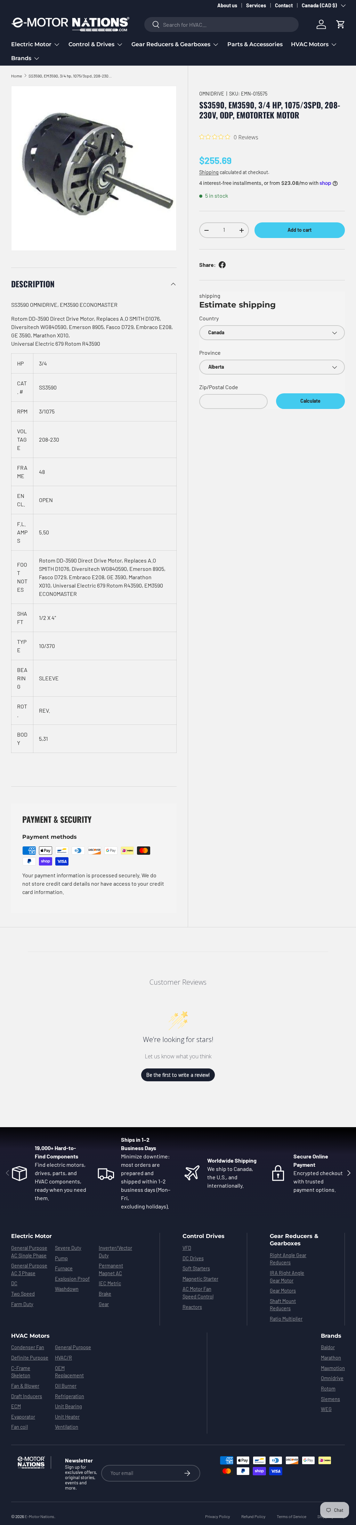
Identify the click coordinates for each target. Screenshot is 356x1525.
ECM (16, 1406)
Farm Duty (22, 1304)
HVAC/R (63, 1358)
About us (227, 5)
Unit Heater (67, 1417)
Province (210, 352)
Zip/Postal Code (218, 387)
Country (209, 318)
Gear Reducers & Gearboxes (294, 1240)
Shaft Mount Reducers (283, 1305)
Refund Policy (253, 1516)
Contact (284, 5)
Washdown (67, 1289)
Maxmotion (333, 1368)
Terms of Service (291, 1516)
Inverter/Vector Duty (115, 1251)
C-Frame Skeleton (20, 1372)
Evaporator (23, 1417)
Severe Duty (68, 1248)
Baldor (328, 1347)
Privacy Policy (217, 1516)
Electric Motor (31, 1236)
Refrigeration (69, 1396)
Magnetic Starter (200, 1279)
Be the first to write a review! (178, 1075)
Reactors (192, 1307)
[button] (340, 24)
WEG (326, 1409)
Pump (61, 1258)
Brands (331, 1336)
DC (14, 1283)
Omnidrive (332, 1378)
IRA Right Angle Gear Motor (287, 1277)
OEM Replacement (69, 1372)
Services (256, 5)
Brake (105, 1294)
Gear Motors (283, 1291)
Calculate (310, 401)
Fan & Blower (25, 1386)
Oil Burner (65, 1386)
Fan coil (19, 1427)
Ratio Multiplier (286, 1319)
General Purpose (73, 1347)
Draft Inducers (26, 1396)
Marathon (331, 1358)
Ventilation (66, 1427)
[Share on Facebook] (222, 265)
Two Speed (23, 1294)
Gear (104, 1304)
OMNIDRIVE (211, 94)
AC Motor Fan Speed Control (198, 1292)
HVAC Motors (30, 1336)
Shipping (209, 172)
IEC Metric (110, 1283)
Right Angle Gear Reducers (288, 1259)
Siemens (330, 1399)
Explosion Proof (72, 1279)
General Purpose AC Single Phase (29, 1251)
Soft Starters (196, 1268)
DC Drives (193, 1258)
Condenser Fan (27, 1347)
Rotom (328, 1389)
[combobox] (221, 24)
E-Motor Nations (39, 1516)
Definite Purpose (29, 1358)
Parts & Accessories (255, 44)
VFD (187, 1248)
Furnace (64, 1268)
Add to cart (300, 230)
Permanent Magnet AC (111, 1269)
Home (16, 75)
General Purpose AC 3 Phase (29, 1269)
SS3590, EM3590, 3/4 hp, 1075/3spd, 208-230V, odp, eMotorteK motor (70, 75)
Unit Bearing (68, 1406)
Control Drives (204, 1236)
